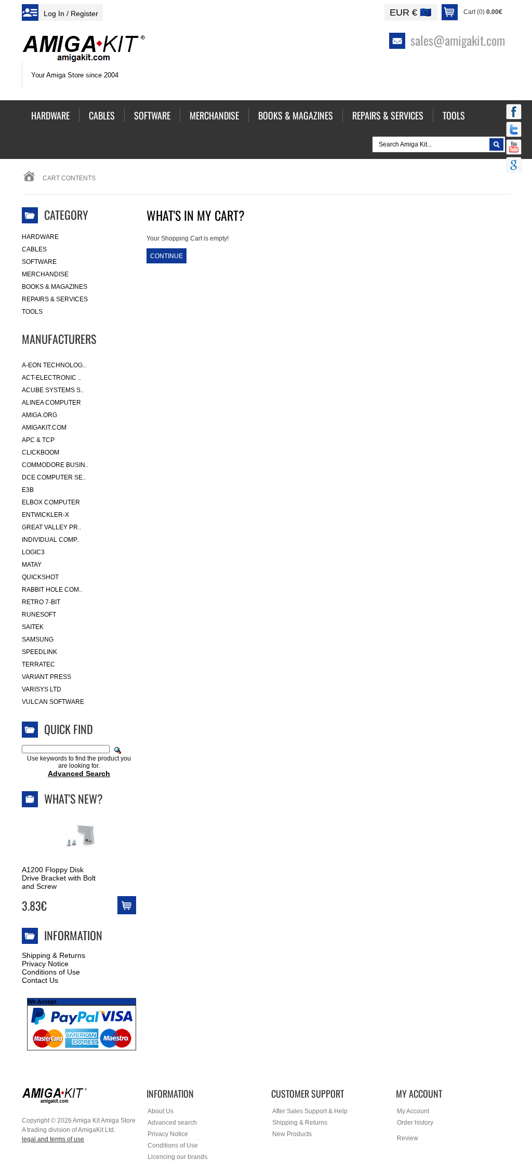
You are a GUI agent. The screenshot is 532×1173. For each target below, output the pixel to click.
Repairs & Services (55, 299)
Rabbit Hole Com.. (52, 589)
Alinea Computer (51, 402)
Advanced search (172, 1122)
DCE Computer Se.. (54, 477)
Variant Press (46, 677)
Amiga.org (39, 415)
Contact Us (40, 980)
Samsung (38, 639)
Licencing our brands (177, 1157)
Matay (32, 564)
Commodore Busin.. (55, 465)
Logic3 (33, 552)
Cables (34, 249)
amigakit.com (44, 427)
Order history (415, 1122)
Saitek (33, 627)
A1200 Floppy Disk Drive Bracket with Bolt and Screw (59, 877)
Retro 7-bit (41, 602)
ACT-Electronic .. (51, 377)
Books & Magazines (54, 286)
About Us (161, 1111)
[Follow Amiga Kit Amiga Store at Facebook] (514, 113)
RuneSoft (39, 614)
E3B (28, 490)
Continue (166, 256)
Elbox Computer (51, 502)
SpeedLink (39, 652)
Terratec (38, 664)
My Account (413, 1111)
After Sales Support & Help (310, 1111)
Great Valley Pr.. (51, 527)
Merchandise (45, 274)
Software (39, 261)
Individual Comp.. (50, 539)
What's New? (73, 798)
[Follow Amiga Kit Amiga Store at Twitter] (514, 130)
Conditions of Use (51, 972)
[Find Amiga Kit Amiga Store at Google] (514, 166)
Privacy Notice (45, 963)
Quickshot (40, 577)
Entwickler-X (45, 514)
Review (407, 1138)
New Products (292, 1134)
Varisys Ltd (41, 689)
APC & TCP (38, 440)
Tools (32, 311)
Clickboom (40, 452)
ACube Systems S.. (53, 390)
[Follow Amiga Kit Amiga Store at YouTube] (514, 148)
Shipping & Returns (53, 955)
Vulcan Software (53, 701)
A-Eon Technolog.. (54, 365)
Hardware (40, 237)
